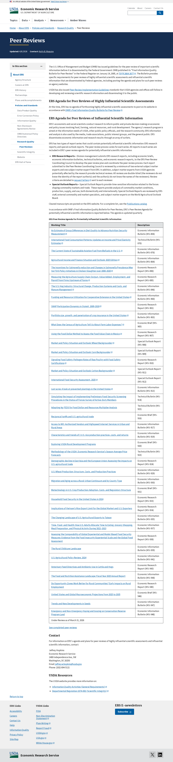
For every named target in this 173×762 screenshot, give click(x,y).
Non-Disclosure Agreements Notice (26, 127)
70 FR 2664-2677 (126, 73)
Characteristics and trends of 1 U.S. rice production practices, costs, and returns (89, 434)
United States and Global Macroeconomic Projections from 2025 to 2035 (85, 594)
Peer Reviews (26, 146)
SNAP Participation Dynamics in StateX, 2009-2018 (75, 306)
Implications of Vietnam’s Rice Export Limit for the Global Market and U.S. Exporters (91, 508)
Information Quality (26, 120)
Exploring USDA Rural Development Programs (73, 444)
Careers (148, 8)
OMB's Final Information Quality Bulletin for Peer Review (92, 110)
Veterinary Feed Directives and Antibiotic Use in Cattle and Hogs (82, 566)
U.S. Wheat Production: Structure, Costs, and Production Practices (83, 471)
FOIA (38, 711)
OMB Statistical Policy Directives (27, 135)
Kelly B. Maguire (46, 51)
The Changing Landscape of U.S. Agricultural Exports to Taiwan (81, 517)
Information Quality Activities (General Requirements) (78, 686)
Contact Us (158, 8)
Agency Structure (23, 79)
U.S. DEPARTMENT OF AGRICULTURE (37, 12)
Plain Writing (42, 723)
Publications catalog (137, 203)
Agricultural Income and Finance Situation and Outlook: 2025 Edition (84, 259)
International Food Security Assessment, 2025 (73, 379)
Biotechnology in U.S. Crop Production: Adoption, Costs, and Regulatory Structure (91, 490)
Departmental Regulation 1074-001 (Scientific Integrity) (79, 691)
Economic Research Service (40, 9)
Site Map (14, 739)
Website (21, 157)
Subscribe (123, 711)
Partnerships (21, 95)
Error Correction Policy (28, 115)
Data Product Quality (27, 110)
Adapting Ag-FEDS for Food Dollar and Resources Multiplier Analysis (84, 407)
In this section (19, 66)
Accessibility (16, 711)
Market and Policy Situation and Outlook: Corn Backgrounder (80, 352)
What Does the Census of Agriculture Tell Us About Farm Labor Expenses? (86, 324)
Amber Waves (78, 20)
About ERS (18, 74)
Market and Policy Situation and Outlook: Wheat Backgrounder (81, 343)
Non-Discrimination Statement (45, 717)
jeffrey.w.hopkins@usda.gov (68, 664)
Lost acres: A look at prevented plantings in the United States (81, 388)
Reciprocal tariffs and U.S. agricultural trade (72, 416)
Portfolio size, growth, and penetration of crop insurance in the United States (89, 315)
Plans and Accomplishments (28, 100)
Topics (13, 20)
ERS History (20, 90)
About (139, 8)
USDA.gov (41, 733)
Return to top (16, 696)
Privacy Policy (16, 734)
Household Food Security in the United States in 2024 (77, 499)
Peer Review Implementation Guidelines (89, 89)
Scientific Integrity (26, 152)
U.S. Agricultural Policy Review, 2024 (68, 557)
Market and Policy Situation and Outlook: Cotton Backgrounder (82, 370)
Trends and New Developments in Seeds (70, 603)
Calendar (131, 8)
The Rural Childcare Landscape (66, 548)
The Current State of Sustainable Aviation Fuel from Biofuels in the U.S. (85, 250)
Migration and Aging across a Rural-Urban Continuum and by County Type (86, 480)
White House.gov (44, 742)
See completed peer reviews (63, 627)
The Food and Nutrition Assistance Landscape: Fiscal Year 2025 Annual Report (88, 576)
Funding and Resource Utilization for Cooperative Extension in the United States (90, 297)
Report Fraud (42, 728)
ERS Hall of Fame (23, 162)
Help (12, 725)
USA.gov (40, 737)
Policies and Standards (26, 105)
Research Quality (25, 141)
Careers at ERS (22, 85)
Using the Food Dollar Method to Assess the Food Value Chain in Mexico (85, 333)
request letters (81, 180)
